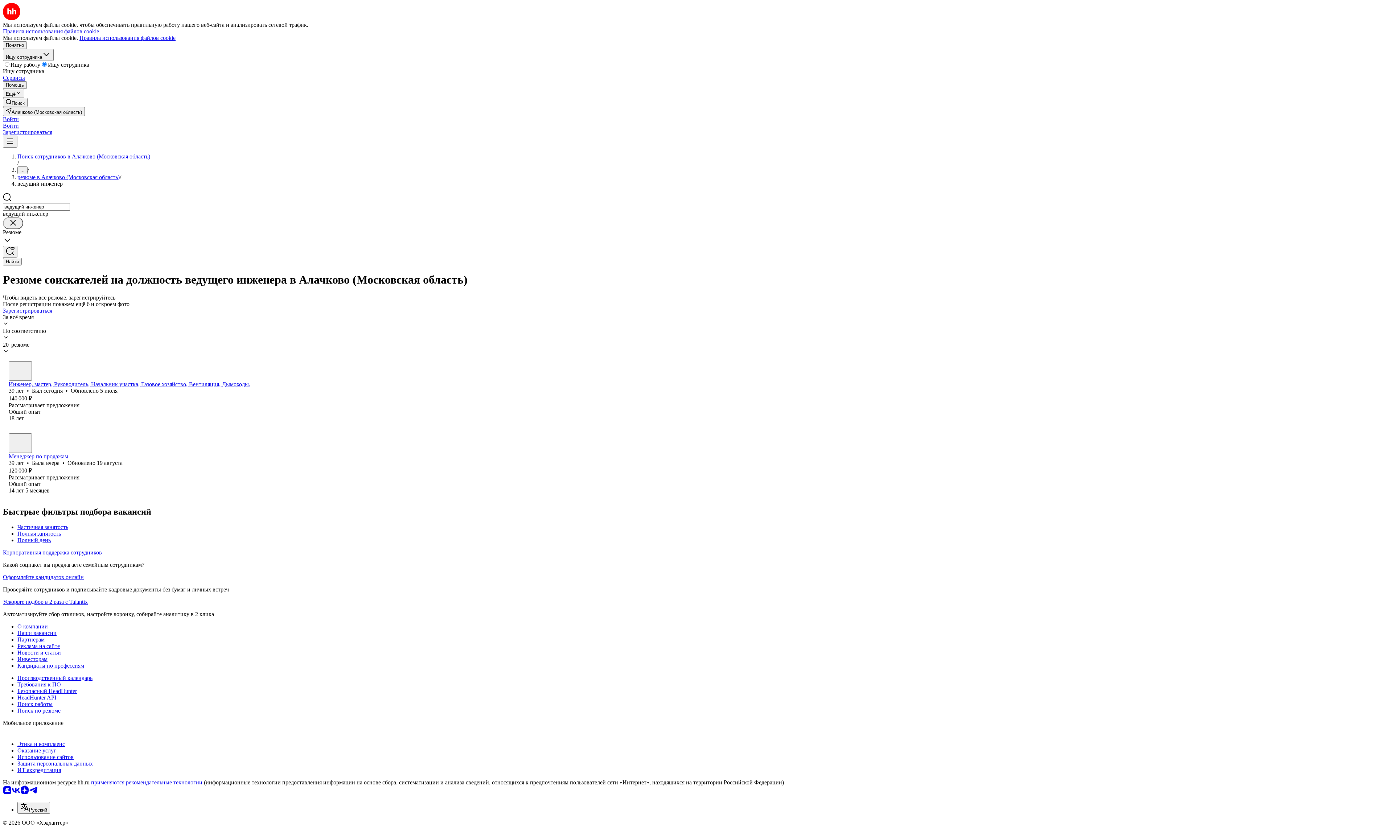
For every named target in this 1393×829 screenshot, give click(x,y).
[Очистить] (13, 223)
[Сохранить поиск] (10, 252)
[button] (11, 119)
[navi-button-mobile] (10, 142)
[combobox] (36, 207)
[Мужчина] (20, 371)
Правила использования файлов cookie (127, 38)
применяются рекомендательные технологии (146, 782)
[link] (15, 102)
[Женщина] (20, 443)
